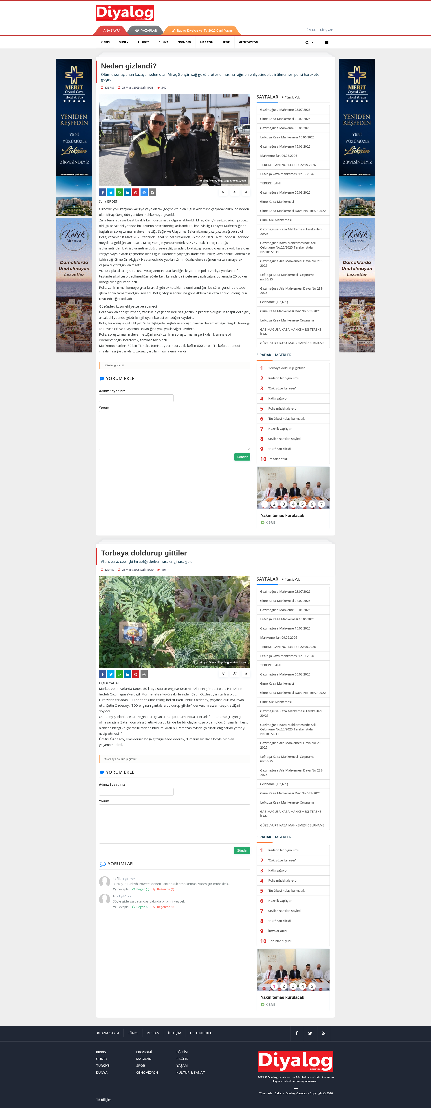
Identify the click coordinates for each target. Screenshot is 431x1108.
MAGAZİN (206, 42)
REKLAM (153, 1033)
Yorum (104, 407)
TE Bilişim (103, 1099)
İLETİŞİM (174, 1033)
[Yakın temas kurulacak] (293, 491)
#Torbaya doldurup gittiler (120, 759)
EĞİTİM (182, 1052)
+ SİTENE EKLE (200, 1033)
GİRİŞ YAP (326, 30)
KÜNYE (133, 1033)
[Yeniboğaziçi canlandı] (293, 973)
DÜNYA (163, 42)
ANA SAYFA (111, 30)
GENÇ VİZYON (248, 42)
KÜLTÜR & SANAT (190, 1072)
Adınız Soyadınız (112, 391)
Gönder (242, 457)
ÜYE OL (311, 30)
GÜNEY (123, 42)
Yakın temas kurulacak (282, 515)
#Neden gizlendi (114, 365)
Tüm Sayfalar (293, 97)
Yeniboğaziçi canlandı (282, 997)
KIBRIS (105, 42)
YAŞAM (182, 1065)
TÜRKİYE (143, 42)
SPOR (226, 42)
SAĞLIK (182, 1058)
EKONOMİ (184, 42)
